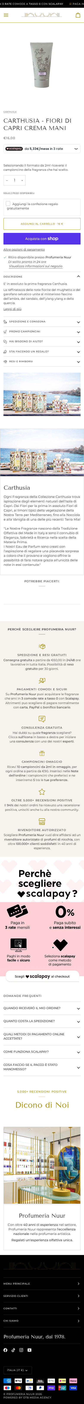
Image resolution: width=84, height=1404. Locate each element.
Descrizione (12, 276)
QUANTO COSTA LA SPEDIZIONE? (29, 1021)
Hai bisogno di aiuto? (25, 341)
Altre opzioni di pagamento (24, 249)
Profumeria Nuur (20, 1394)
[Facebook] (5, 1350)
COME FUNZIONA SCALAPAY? (26, 1052)
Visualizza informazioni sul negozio (35, 266)
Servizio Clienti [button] (15, 1295)
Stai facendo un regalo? (28, 351)
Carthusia (10, 112)
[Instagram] (21, 1350)
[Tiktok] (13, 1350)
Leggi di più (12, 309)
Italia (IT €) (15, 1370)
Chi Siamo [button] (11, 1320)
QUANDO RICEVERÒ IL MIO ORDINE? (32, 1008)
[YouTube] (29, 1350)
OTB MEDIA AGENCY (37, 1397)
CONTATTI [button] (10, 1308)
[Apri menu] (9, 15)
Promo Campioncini (24, 331)
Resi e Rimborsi (20, 361)
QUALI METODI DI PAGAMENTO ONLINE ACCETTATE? (33, 1036)
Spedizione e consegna (26, 321)
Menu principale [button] (16, 1283)
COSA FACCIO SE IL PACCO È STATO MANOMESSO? (30, 1067)
